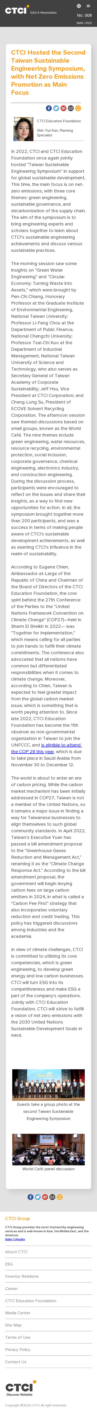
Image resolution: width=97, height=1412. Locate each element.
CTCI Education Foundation (30, 1300)
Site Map (13, 1324)
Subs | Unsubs (15, 1239)
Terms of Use (17, 1337)
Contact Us (15, 1361)
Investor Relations (22, 1276)
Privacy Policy (17, 1349)
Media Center (17, 1312)
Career (11, 1288)
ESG (9, 1263)
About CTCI (16, 1251)
